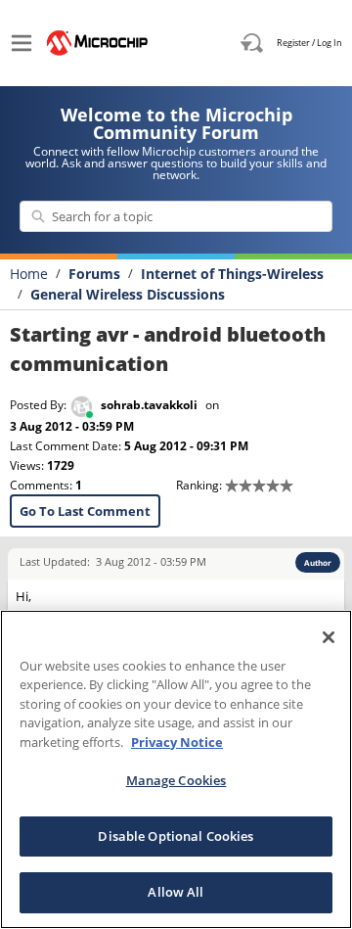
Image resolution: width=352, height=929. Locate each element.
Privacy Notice (177, 742)
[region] (176, 769)
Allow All (175, 892)
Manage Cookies (176, 780)
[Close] (328, 637)
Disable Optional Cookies (175, 836)
